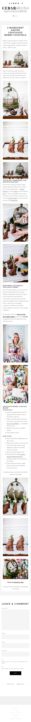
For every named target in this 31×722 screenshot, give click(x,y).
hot (4, 193)
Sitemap (15, 716)
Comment (5, 608)
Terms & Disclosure (15, 712)
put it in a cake (12, 198)
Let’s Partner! (15, 714)
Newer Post (20, 684)
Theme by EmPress (15, 718)
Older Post (10, 684)
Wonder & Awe (19, 582)
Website (4, 650)
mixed (15, 191)
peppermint (14, 200)
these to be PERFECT (13, 423)
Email (4, 642)
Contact (15, 710)
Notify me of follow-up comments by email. (15, 662)
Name (4, 633)
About (15, 708)
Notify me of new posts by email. (13, 668)
